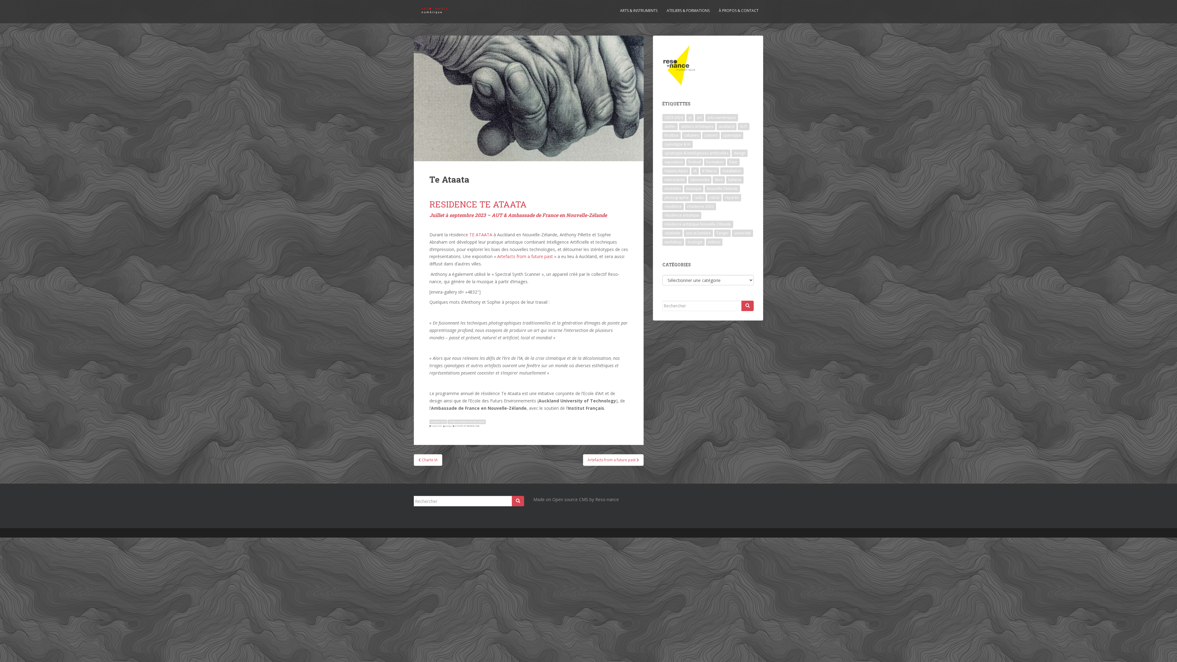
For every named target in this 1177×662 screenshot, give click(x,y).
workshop (673, 242)
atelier (670, 126)
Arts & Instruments (638, 10)
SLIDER (477, 426)
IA (695, 170)
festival (694, 162)
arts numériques (721, 117)
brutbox (672, 135)
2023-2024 (674, 117)
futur (733, 162)
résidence (673, 206)
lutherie (734, 179)
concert (711, 135)
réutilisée (672, 233)
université (742, 233)
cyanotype (732, 135)
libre (719, 179)
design (739, 153)
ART (464, 426)
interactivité (675, 179)
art (699, 117)
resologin (448, 426)
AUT (743, 126)
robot (714, 197)
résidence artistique (682, 215)
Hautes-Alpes (676, 170)
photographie (677, 197)
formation (715, 162)
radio (699, 197)
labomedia (699, 179)
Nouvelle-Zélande (722, 188)
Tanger (722, 233)
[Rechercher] (747, 306)
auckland (726, 126)
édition (714, 242)
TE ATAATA (480, 235)
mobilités (673, 188)
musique (693, 188)
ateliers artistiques (697, 126)
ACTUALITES (459, 426)
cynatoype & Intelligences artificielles (696, 153)
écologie (695, 242)
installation (731, 170)
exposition (674, 162)
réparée (732, 197)
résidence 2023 (438, 421)
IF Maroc (709, 170)
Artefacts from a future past (525, 256)
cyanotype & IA (678, 144)
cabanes (691, 135)
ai (689, 117)
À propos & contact (739, 10)
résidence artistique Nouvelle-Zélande (467, 421)
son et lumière (698, 233)
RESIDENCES (470, 426)
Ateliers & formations (688, 10)
